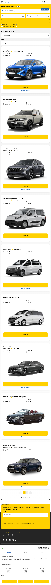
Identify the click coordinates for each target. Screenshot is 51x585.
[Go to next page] (30, 492)
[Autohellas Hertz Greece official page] (3, 540)
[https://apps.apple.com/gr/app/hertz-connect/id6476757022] (5, 535)
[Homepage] (7, 2)
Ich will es (25, 87)
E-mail (4, 511)
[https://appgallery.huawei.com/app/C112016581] (14, 535)
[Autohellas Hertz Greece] (6, 540)
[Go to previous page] (20, 492)
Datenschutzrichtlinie (28, 523)
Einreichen (25, 520)
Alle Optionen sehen (25, 497)
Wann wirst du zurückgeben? (34, 15)
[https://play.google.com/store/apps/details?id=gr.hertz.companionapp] (9, 535)
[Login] (42, 2)
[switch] (18, 6)
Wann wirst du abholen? (9, 15)
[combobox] (25, 12)
